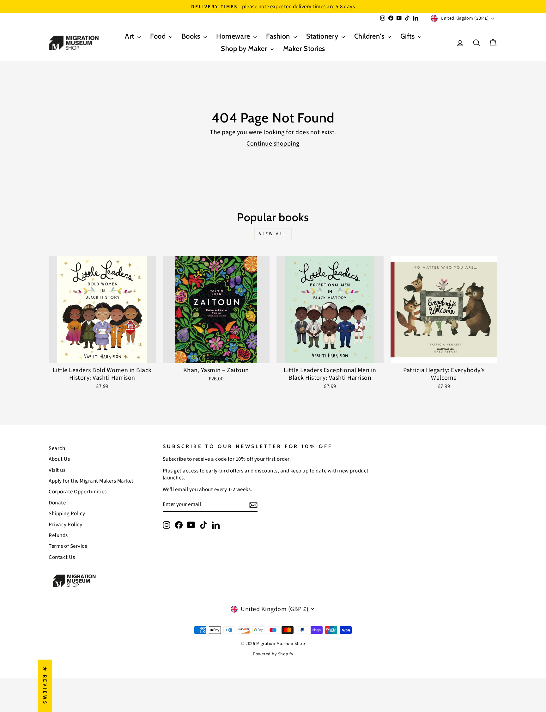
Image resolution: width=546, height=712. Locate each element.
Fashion (279, 36)
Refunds (58, 535)
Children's (370, 36)
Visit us (57, 470)
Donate (57, 503)
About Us (59, 459)
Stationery (323, 36)
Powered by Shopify (273, 654)
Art (130, 36)
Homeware (234, 36)
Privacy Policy (65, 524)
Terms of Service (68, 546)
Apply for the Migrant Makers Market (91, 481)
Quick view (102, 355)
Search (57, 448)
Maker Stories (304, 48)
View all (273, 234)
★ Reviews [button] (44, 685)
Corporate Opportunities (78, 492)
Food (158, 36)
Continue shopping (273, 143)
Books (192, 36)
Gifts (408, 36)
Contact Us (62, 557)
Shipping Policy (67, 513)
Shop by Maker (245, 48)
